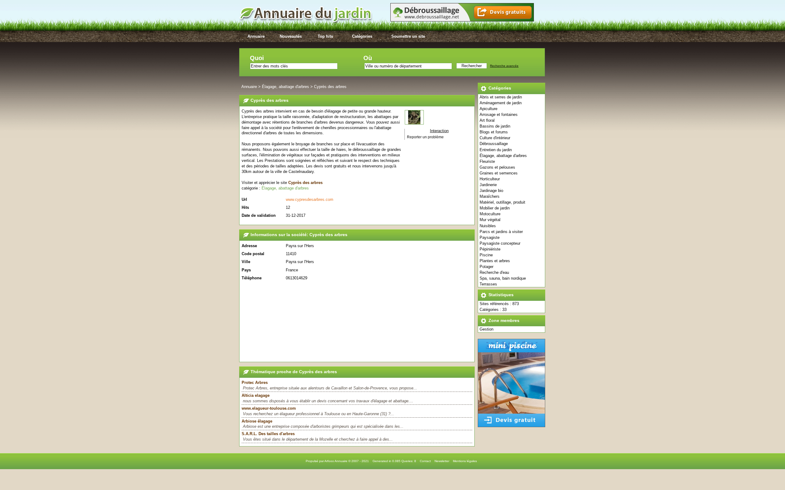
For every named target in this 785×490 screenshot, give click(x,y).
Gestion (486, 329)
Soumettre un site (408, 36)
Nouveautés (291, 36)
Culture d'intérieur (495, 138)
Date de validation (259, 215)
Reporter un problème (425, 137)
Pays (246, 270)
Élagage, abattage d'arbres (503, 155)
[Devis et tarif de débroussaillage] (462, 20)
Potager (486, 266)
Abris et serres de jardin (501, 97)
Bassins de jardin (495, 126)
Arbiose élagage (257, 421)
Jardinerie (488, 184)
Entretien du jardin (496, 149)
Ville (246, 261)
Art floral (487, 120)
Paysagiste (490, 237)
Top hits (325, 36)
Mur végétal (490, 219)
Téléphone (252, 278)
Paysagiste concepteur (500, 243)
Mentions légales (465, 461)
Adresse (249, 245)
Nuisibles (488, 226)
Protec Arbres (255, 382)
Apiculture (488, 108)
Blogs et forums (494, 132)
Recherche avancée (504, 65)
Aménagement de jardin (501, 103)
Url (244, 199)
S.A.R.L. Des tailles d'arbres (268, 433)
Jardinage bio (491, 190)
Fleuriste (487, 161)
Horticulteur (490, 179)
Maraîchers (490, 196)
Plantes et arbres (495, 260)
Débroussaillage (494, 143)
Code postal (253, 253)
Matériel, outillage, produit (502, 202)
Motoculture (490, 214)
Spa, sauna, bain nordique (503, 278)
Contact (425, 461)
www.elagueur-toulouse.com (269, 408)
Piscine (486, 255)
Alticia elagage (256, 395)
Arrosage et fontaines (499, 114)
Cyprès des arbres (330, 86)
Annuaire (256, 36)
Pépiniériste (490, 249)
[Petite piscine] (511, 425)
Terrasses (488, 284)
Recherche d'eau (494, 272)
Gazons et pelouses (497, 167)
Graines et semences (499, 173)
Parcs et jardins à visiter (501, 231)
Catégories (362, 36)
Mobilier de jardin (495, 208)
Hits (245, 207)
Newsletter (442, 461)
